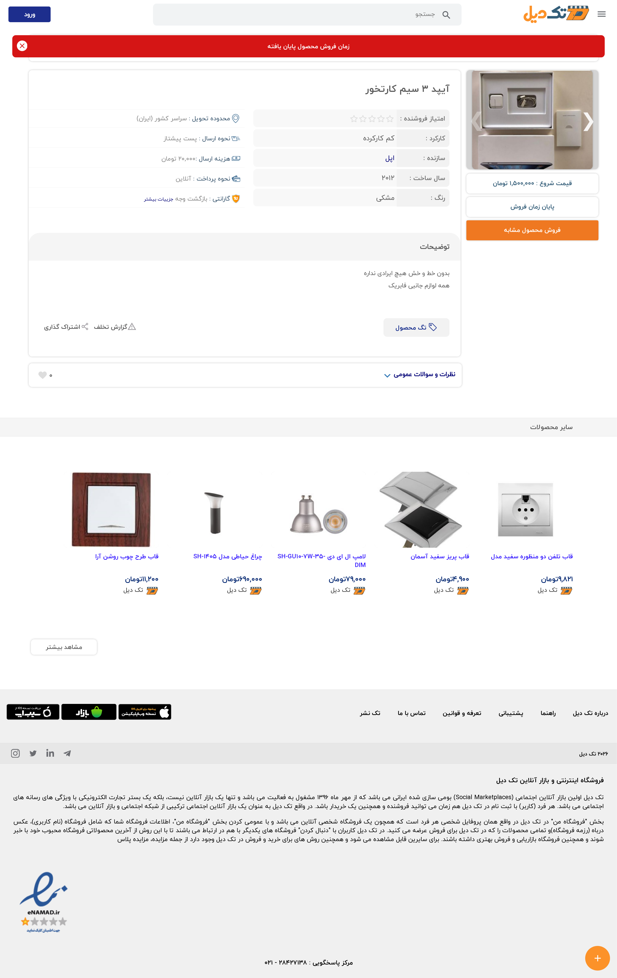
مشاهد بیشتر (64, 647)
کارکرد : (435, 138)
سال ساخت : (427, 178)
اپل (390, 158)
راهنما (548, 713)
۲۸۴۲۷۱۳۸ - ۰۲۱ (285, 962)
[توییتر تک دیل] (33, 754)
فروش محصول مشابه (532, 230)
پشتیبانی (511, 713)
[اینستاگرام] (15, 754)
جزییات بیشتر (158, 199)
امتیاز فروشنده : (422, 118)
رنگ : (438, 197)
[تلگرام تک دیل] (67, 754)
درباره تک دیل (590, 713)
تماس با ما (412, 713)
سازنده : (434, 158)
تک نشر (370, 713)
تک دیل (547, 590)
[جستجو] (446, 16)
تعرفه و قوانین (462, 713)
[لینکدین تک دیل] (50, 754)
